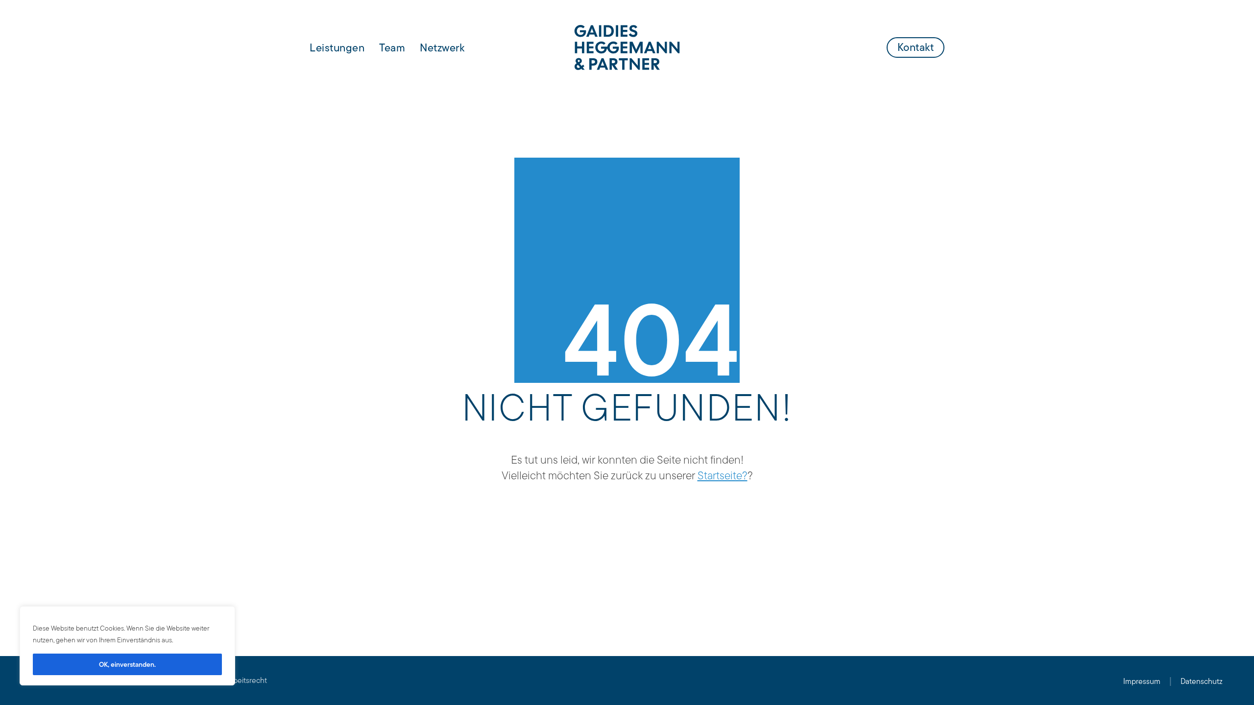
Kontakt (915, 47)
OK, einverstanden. (127, 664)
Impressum (1141, 681)
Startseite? (723, 475)
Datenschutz (1202, 681)
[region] (127, 645)
